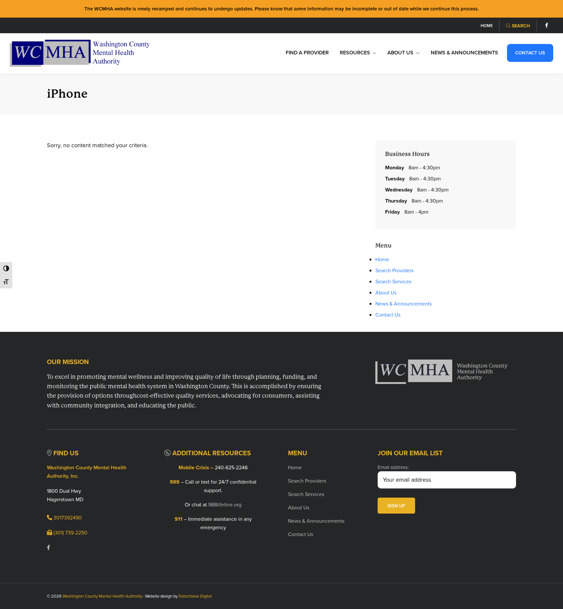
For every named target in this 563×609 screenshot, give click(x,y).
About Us (386, 292)
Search (520, 25)
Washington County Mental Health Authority (102, 596)
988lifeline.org (224, 504)
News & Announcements (403, 303)
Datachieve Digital (195, 596)
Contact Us (387, 315)
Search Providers (394, 270)
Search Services (393, 281)
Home (382, 259)
